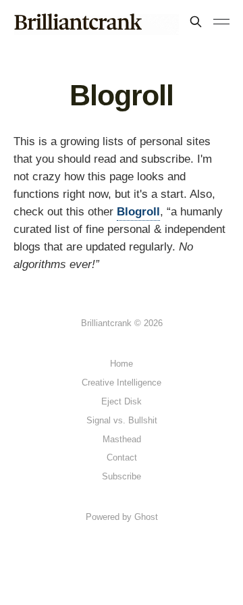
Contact (122, 457)
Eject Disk (121, 401)
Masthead (122, 439)
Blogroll (138, 211)
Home (121, 364)
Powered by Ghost (122, 517)
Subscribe (121, 476)
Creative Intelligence (121, 382)
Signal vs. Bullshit (121, 420)
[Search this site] (196, 21)
